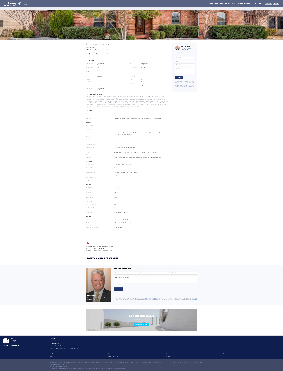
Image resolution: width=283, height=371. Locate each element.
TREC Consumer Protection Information (59, 364)
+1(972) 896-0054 (184, 49)
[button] (52, 354)
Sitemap (118, 368)
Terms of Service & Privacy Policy (83, 368)
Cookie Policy (95, 368)
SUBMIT (118, 289)
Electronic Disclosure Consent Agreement (151, 298)
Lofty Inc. (58, 368)
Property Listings (111, 368)
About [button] (234, 3)
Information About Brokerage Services (58, 366)
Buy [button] (216, 3)
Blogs (227, 3)
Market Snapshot (244, 3)
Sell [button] (221, 3)
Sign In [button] (276, 3)
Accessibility (123, 368)
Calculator (257, 3)
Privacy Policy (180, 87)
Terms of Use (191, 86)
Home (211, 3)
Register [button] (268, 3)
